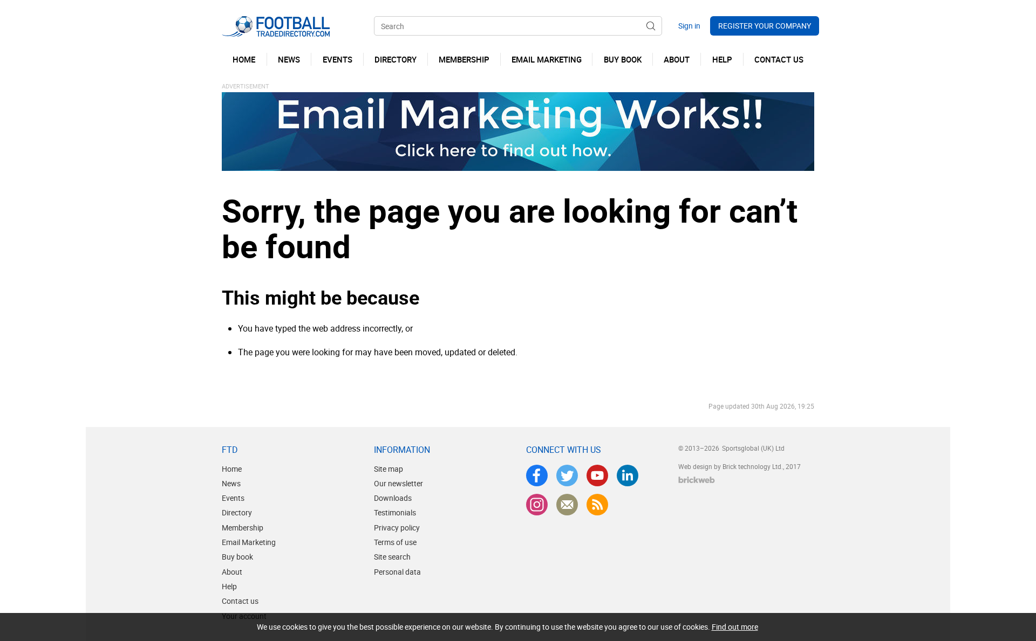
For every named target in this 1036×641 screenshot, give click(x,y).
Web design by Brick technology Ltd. (730, 466)
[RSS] (597, 504)
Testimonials (395, 512)
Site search (392, 557)
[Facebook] (537, 475)
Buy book (237, 557)
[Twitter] (567, 475)
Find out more (735, 627)
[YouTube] (597, 475)
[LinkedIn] (627, 475)
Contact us (240, 601)
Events (233, 498)
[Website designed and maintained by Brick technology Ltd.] (696, 480)
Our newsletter (398, 483)
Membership (242, 527)
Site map (388, 469)
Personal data (397, 572)
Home (232, 469)
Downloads (393, 498)
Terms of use (395, 542)
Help (229, 586)
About (232, 572)
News (231, 483)
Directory (237, 512)
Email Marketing (249, 542)
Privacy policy (397, 527)
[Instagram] (537, 504)
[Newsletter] (567, 504)
